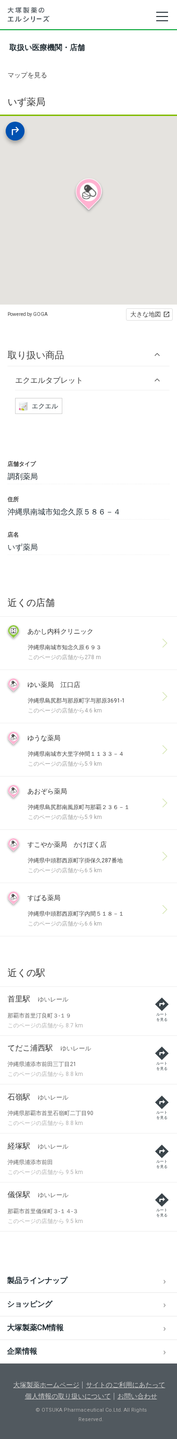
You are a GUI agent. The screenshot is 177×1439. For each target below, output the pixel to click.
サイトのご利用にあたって (125, 1385)
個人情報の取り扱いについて (68, 1396)
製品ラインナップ (37, 1280)
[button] (88, 354)
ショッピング (29, 1303)
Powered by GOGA (28, 314)
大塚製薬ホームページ (46, 1385)
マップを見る (27, 75)
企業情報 (22, 1351)
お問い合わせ (137, 1396)
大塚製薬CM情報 (35, 1327)
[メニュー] (161, 16)
